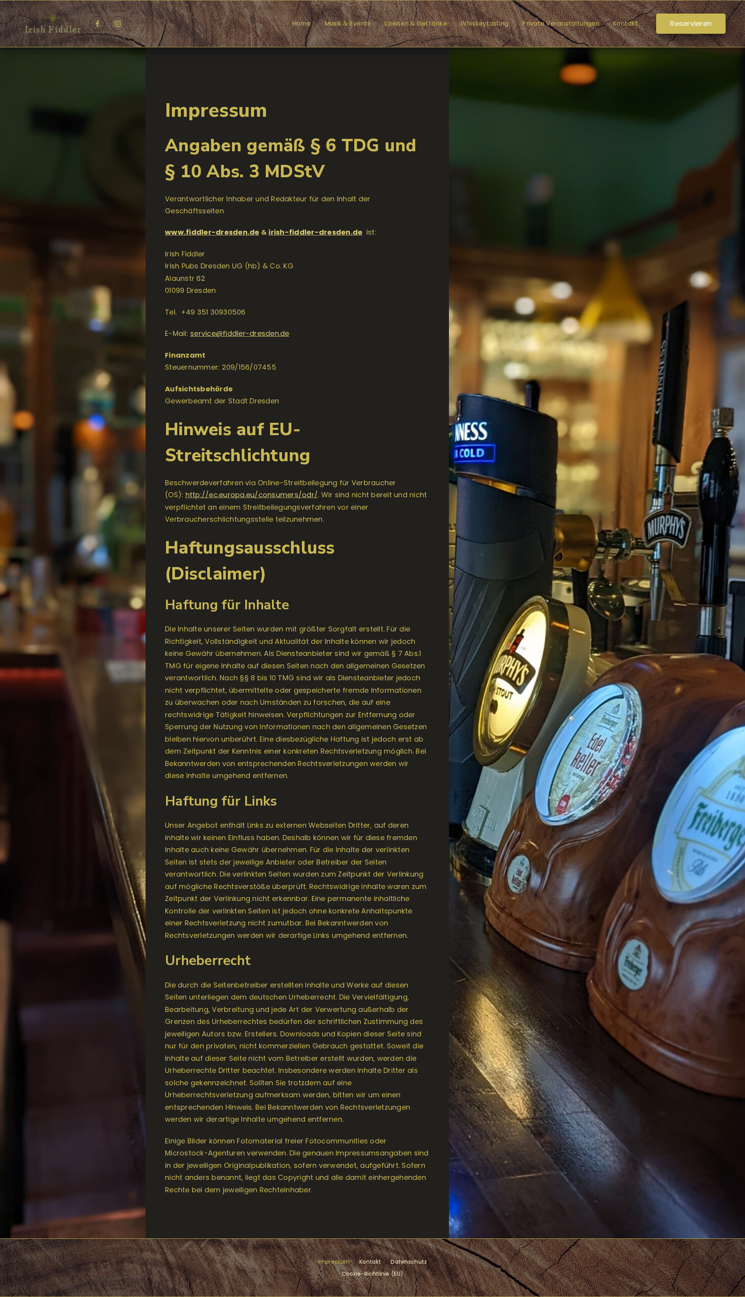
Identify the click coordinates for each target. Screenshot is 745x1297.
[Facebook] (97, 23)
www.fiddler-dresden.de (212, 232)
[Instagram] (118, 23)
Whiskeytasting (485, 23)
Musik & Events (347, 23)
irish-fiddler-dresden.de (315, 232)
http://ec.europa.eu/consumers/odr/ (251, 495)
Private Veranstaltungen (560, 23)
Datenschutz (409, 1261)
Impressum (334, 1261)
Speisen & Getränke (415, 23)
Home (301, 23)
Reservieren (691, 23)
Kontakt (625, 23)
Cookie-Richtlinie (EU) (373, 1273)
